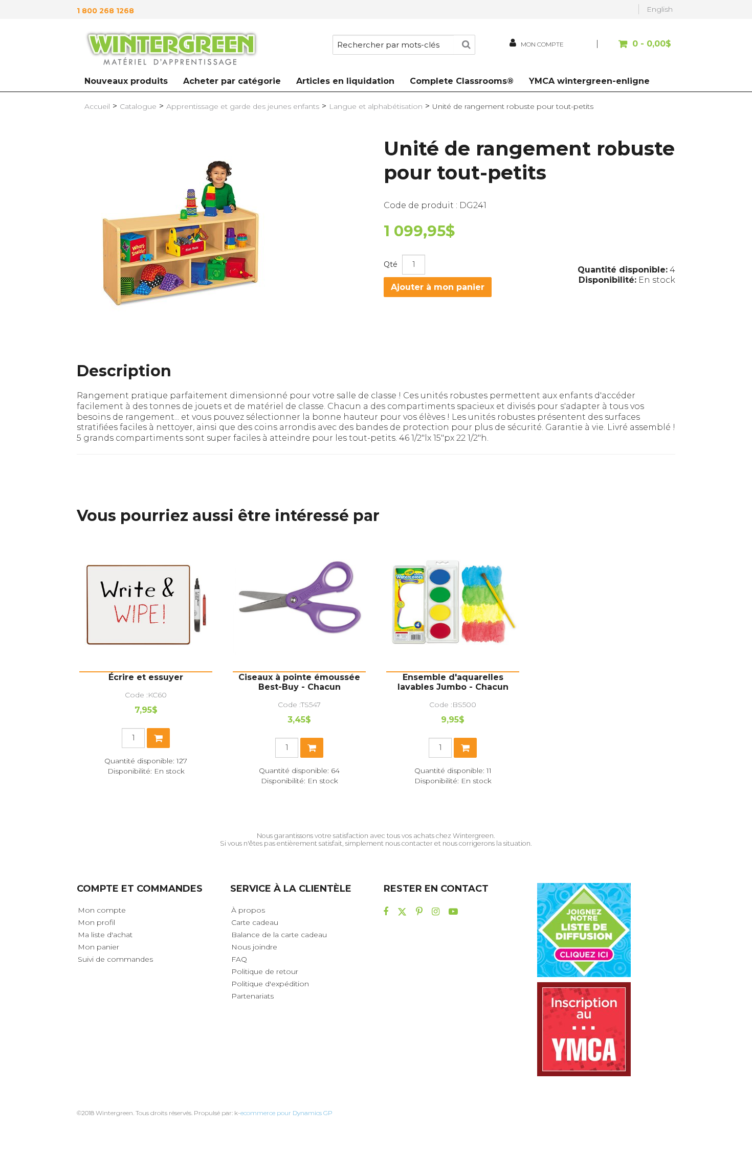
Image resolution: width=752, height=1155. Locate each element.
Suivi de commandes (115, 959)
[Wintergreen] (171, 50)
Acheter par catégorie (232, 81)
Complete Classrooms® (462, 81)
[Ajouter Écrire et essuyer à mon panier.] (158, 738)
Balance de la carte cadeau (279, 934)
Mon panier (98, 947)
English (660, 9)
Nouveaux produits (126, 81)
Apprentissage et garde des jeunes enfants (242, 106)
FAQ (239, 959)
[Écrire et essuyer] (145, 604)
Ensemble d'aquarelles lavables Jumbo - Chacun (452, 682)
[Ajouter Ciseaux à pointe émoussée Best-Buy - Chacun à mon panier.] (311, 748)
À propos (248, 910)
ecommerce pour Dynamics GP (286, 1113)
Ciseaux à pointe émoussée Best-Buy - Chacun (299, 682)
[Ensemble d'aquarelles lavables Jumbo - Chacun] (452, 604)
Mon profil (96, 922)
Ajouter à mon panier (437, 287)
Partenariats (252, 996)
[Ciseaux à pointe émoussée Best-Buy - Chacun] (299, 604)
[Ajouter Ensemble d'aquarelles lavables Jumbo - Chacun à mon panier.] (465, 748)
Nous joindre (254, 947)
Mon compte (102, 910)
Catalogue (138, 106)
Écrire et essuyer (145, 677)
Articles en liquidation (345, 81)
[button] (635, 49)
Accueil (97, 106)
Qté (390, 264)
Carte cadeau (254, 922)
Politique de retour (264, 971)
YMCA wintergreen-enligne (589, 81)
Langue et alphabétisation (376, 106)
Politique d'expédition (270, 983)
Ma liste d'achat (105, 934)
